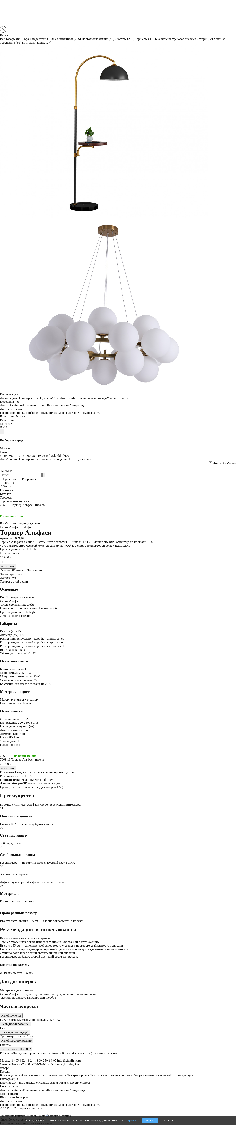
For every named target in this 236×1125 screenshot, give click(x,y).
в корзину (8, 768)
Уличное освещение (156, 1075)
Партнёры (45, 398)
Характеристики (11, 574)
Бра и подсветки (39, 39)
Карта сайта (92, 412)
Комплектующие (36, 42)
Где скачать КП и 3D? (16, 1049)
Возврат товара (96, 398)
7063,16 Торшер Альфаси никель (22, 759)
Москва (21, 416)
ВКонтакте (7, 1097)
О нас (56, 398)
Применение (30, 787)
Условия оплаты (118, 398)
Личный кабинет (11, 405)
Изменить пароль (35, 405)
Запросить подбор (43, 997)
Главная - (6, 490)
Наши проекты (28, 398)
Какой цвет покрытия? (16, 1040)
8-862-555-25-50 (19, 1064)
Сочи (3, 452)
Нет (7, 427)
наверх (4, 1068)
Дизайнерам (8, 398)
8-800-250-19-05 (34, 455)
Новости (6, 412)
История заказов (58, 405)
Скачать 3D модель (13, 570)
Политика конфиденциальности (34, 412)
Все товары (11, 39)
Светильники (68, 39)
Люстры (124, 39)
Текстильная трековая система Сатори (183, 39)
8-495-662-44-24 (11, 455)
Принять (150, 1120)
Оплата (72, 459)
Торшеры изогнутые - (14, 501)
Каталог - (6, 493)
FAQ (60, 787)
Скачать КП (23, 997)
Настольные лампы (98, 39)
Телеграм (22, 1097)
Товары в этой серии (14, 581)
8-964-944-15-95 (42, 1064)
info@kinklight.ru (58, 455)
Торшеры (144, 39)
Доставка (66, 398)
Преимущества (10, 787)
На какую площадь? (15, 1032)
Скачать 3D (7, 997)
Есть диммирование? (15, 1024)
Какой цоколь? (11, 1015)
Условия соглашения (70, 412)
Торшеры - (7, 497)
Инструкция (35, 570)
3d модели (60, 459)
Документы (8, 577)
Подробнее (130, 1120)
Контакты (79, 398)
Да (2, 427)
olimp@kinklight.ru (67, 1064)
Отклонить (168, 1120)
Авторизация (78, 405)
